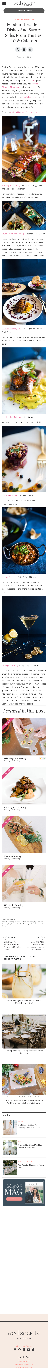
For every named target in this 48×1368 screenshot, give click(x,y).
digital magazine (31, 97)
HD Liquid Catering (10, 665)
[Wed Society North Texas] (24, 4)
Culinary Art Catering (11, 495)
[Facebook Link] (19, 1350)
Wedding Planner (25, 1162)
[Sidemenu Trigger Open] (4, 3)
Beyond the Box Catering (13, 233)
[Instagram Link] (15, 1350)
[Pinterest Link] (24, 1350)
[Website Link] (24, 1340)
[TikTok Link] (33, 1350)
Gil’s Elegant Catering (11, 185)
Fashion (21, 1121)
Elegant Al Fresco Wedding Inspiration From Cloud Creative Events (12, 946)
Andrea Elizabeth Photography (23, 112)
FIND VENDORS (24, 11)
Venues (21, 1142)
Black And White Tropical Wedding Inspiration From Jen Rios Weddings (36, 946)
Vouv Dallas (31, 80)
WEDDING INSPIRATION (24, 1364)
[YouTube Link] (28, 1350)
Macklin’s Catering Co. (11, 328)
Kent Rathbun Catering (12, 417)
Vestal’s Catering (9, 577)
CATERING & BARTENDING (24, 19)
